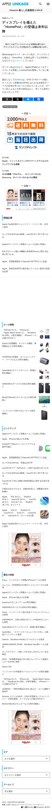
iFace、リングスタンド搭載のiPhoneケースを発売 (24, 580)
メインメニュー (48, 4)
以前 (17, 67)
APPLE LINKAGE (18, 802)
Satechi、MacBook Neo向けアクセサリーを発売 (23, 639)
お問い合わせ (12, 805)
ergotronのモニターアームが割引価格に (19, 602)
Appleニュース (7, 18)
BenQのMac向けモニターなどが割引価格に (21, 704)
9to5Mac (18, 79)
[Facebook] (39, 99)
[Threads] (18, 99)
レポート (19, 60)
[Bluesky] (28, 99)
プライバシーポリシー (35, 805)
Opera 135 (7, 667)
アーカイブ (22, 805)
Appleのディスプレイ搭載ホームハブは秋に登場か (24, 592)
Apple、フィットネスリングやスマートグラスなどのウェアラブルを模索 (25, 161)
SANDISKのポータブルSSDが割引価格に (20, 607)
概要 (3, 805)
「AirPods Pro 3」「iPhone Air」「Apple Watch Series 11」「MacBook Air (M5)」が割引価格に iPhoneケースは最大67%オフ (26, 681)
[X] (7, 99)
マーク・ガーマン (10, 107)
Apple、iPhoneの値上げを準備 (15, 597)
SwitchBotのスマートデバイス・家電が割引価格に (24, 627)
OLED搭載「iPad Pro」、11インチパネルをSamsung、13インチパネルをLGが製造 (21, 174)
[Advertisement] (26, 298)
